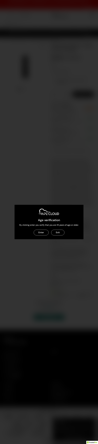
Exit (58, 232)
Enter (41, 232)
